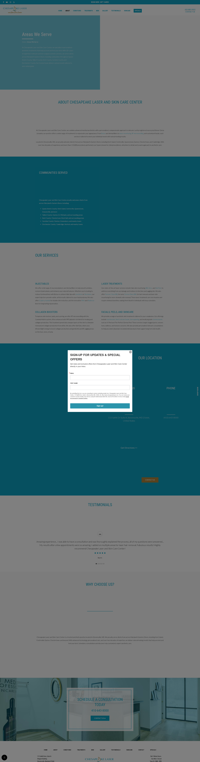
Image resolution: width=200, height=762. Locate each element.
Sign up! (100, 406)
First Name (74, 383)
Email (72, 373)
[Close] (130, 352)
